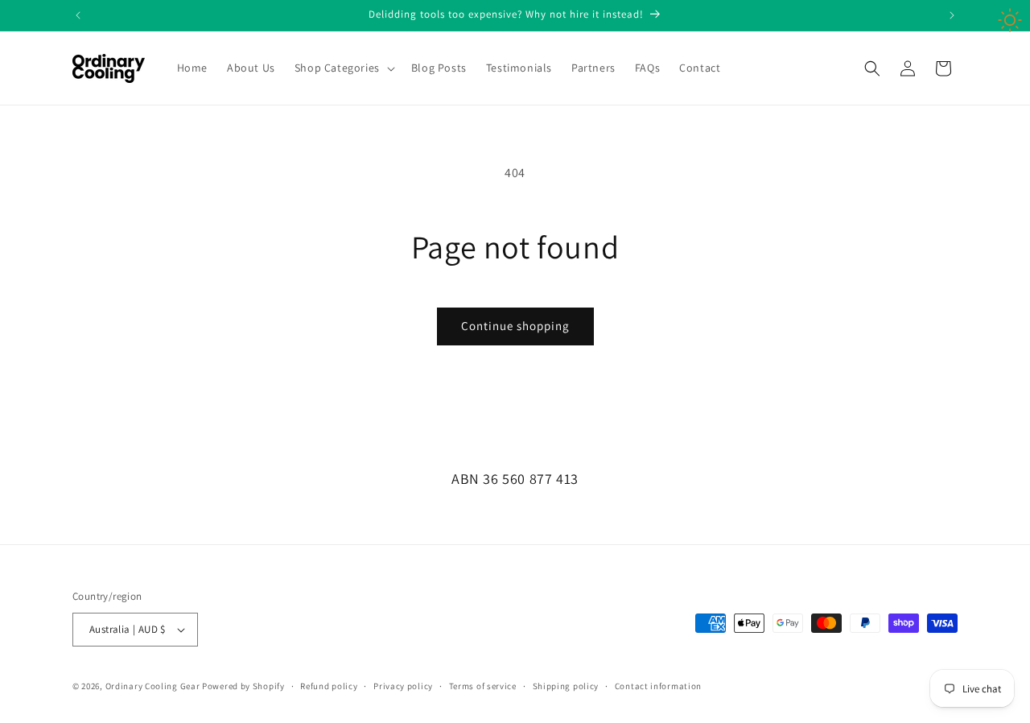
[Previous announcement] (78, 15)
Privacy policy (403, 686)
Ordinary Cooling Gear (152, 686)
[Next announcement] (952, 15)
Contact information (658, 686)
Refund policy (328, 686)
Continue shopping (515, 325)
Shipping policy (566, 686)
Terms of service (483, 686)
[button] (343, 68)
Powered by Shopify (243, 686)
